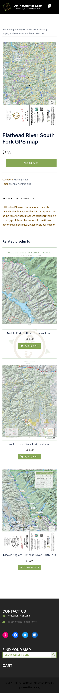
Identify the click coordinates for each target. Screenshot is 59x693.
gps (29, 183)
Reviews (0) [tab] (28, 198)
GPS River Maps (30, 29)
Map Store (15, 29)
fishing (22, 183)
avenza (13, 183)
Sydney (36, 687)
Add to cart (31, 162)
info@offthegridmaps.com (22, 621)
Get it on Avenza (29, 567)
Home (5, 29)
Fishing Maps (21, 179)
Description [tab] (10, 198)
